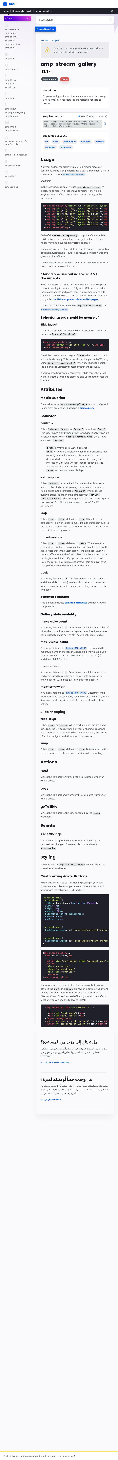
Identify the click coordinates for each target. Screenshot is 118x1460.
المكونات (55, 40)
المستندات (45, 40)
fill (46, 141)
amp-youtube (11, 186)
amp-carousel (11, 69)
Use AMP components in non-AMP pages (75, 299)
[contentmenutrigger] (75, 19)
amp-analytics (12, 36)
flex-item (85, 141)
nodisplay (50, 147)
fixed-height (70, 141)
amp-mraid (10, 126)
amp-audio (10, 47)
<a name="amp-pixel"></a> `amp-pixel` (16, 142)
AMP (83, 116)
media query (87, 408)
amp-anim (10, 40)
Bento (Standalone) (97, 116)
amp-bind (10, 58)
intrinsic (100, 141)
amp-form (10, 87)
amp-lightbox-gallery (15, 112)
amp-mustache (12, 130)
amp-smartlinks (12, 165)
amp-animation (12, 44)
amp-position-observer (16, 154)
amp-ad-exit (11, 33)
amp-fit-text (10, 80)
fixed (55, 141)
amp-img (9, 98)
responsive (65, 147)
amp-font (9, 83)
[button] (111, 4)
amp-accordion (12, 29)
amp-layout (10, 108)
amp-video (10, 176)
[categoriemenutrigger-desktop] (45, 29)
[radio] (79, 116)
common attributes (76, 602)
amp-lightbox (11, 116)
